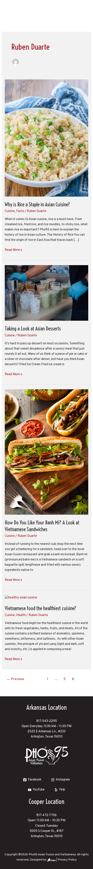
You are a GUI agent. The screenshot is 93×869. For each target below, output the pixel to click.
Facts (20, 211)
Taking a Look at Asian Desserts (33, 328)
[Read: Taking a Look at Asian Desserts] (46, 293)
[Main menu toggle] (84, 9)
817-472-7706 (47, 815)
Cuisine (10, 211)
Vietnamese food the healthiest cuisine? (40, 608)
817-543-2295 (46, 721)
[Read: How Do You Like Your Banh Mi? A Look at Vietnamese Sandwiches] (46, 452)
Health (21, 615)
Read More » (13, 250)
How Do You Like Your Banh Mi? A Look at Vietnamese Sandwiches (42, 525)
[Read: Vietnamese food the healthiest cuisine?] (21, 598)
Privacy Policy (67, 860)
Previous (15, 679)
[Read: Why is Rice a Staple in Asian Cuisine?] (46, 138)
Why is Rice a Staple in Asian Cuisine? (37, 204)
